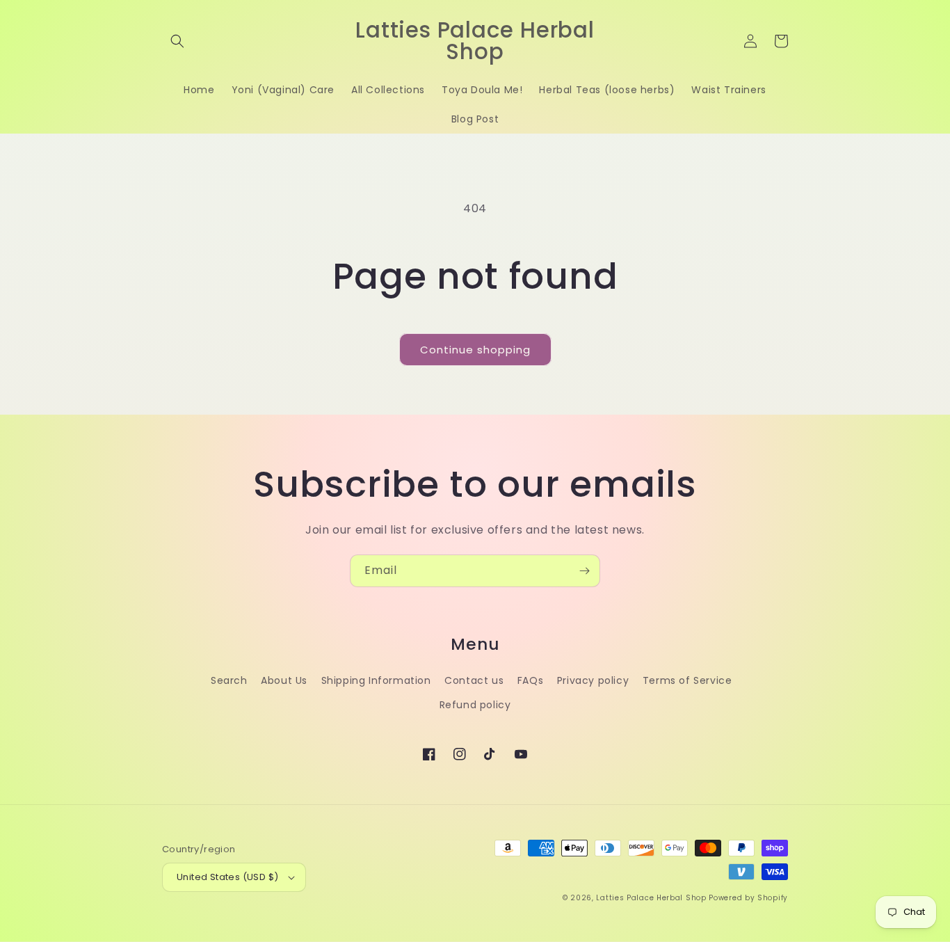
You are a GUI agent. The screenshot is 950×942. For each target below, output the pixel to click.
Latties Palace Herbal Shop (651, 898)
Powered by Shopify (748, 898)
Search (229, 680)
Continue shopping (475, 349)
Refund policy (475, 705)
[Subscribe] (584, 570)
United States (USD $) (227, 877)
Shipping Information (376, 680)
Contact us (474, 680)
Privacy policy (593, 680)
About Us (284, 680)
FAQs (530, 680)
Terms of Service (687, 680)
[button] (177, 41)
